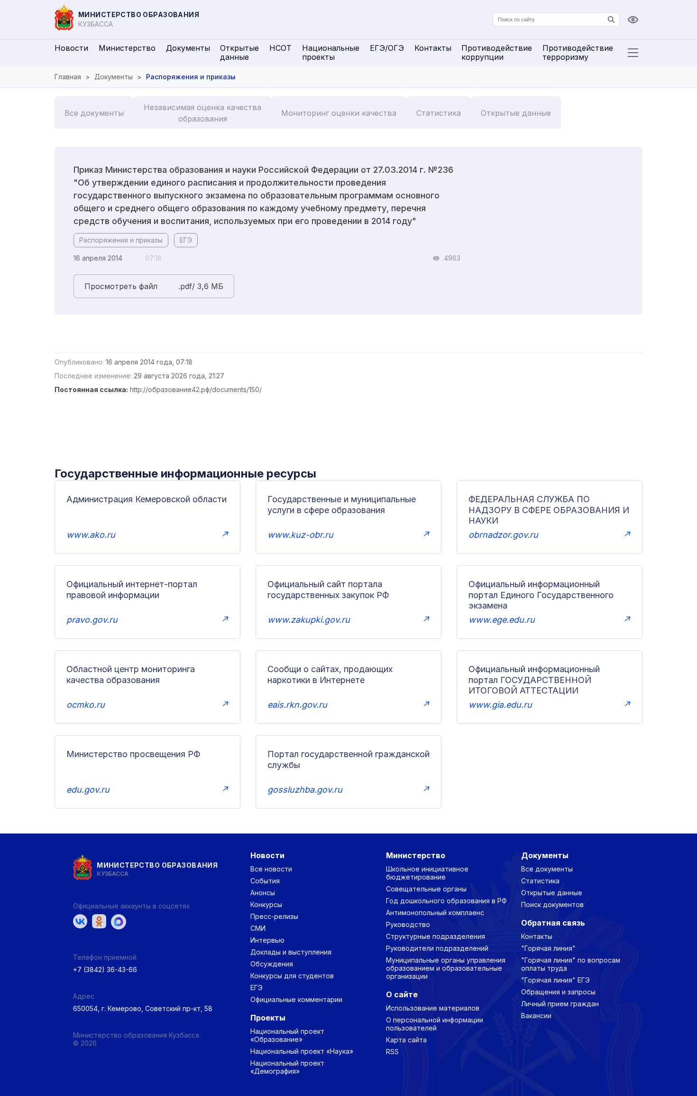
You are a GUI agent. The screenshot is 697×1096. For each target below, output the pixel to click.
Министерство (127, 48)
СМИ (258, 928)
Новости (71, 48)
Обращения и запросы (558, 992)
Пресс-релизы (274, 916)
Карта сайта (406, 1040)
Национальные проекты (330, 52)
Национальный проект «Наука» (301, 1051)
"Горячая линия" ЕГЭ (555, 980)
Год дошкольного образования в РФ (446, 901)
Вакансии (536, 1016)
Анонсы (262, 893)
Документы (188, 48)
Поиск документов (552, 904)
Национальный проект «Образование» (287, 1035)
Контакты (432, 48)
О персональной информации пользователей (434, 1024)
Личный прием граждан (560, 1004)
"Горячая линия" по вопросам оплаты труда (570, 964)
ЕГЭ (186, 240)
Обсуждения (271, 964)
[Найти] (611, 19)
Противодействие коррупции (496, 52)
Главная (68, 77)
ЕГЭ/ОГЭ (387, 48)
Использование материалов (432, 1008)
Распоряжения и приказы (121, 240)
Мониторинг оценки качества (338, 113)
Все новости (271, 869)
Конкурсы (266, 904)
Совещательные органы (426, 889)
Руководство (408, 924)
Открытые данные (239, 52)
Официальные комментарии (296, 999)
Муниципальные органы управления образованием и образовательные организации (445, 968)
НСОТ (280, 48)
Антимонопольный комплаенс (435, 913)
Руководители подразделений (437, 948)
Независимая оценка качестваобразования (202, 113)
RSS (392, 1052)
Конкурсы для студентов (292, 976)
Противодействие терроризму (577, 52)
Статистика (438, 113)
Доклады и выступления (290, 952)
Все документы (94, 113)
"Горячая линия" (548, 948)
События (265, 881)
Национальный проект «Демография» (287, 1067)
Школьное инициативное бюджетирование (427, 873)
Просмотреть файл (120, 286)
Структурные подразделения (435, 936)
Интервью (267, 940)
